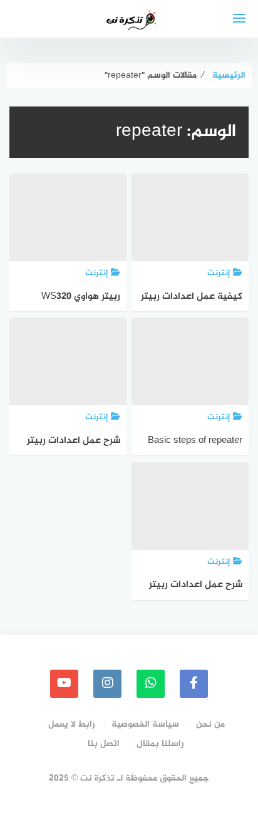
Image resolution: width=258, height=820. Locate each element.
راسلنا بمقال (160, 744)
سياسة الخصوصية (145, 724)
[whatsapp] (151, 684)
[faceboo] (194, 684)
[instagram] (107, 684)
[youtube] (64, 684)
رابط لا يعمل (71, 724)
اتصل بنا (104, 744)
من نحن (210, 724)
